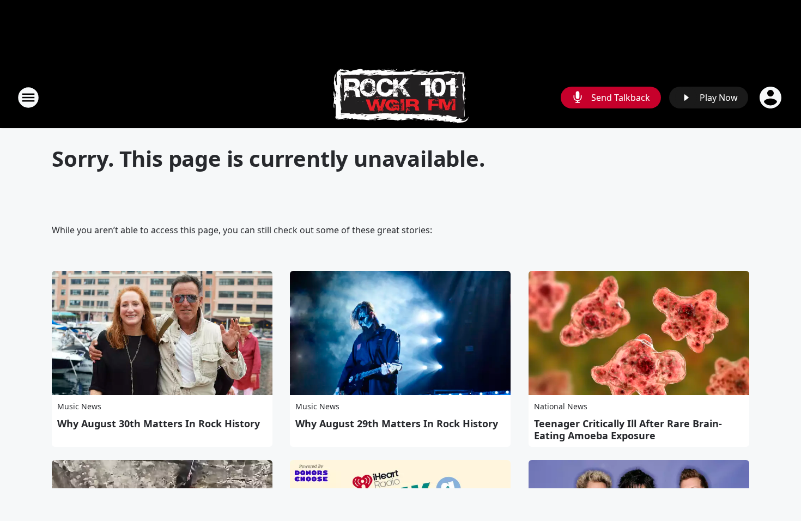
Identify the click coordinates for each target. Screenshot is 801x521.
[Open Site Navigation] (28, 97)
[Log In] (772, 97)
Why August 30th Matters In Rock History (158, 423)
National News (560, 406)
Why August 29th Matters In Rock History (396, 423)
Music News (79, 406)
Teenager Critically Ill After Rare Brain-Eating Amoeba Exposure (628, 429)
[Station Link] (401, 97)
